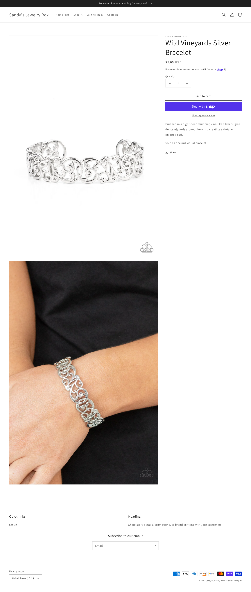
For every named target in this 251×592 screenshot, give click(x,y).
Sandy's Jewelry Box (215, 580)
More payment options (203, 115)
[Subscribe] (154, 546)
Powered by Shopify (233, 580)
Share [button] (173, 152)
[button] (224, 15)
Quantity (170, 76)
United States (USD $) (23, 578)
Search (13, 524)
